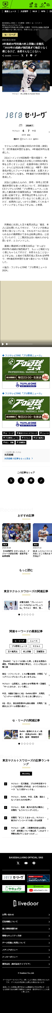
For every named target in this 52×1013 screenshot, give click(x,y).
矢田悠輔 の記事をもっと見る (17, 458)
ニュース (45, 433)
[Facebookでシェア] (27, 55)
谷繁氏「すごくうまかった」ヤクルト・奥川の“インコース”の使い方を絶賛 (28, 818)
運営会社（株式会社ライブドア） (16, 964)
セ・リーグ (9, 433)
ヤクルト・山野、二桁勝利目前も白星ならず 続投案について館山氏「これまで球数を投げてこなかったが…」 (28, 831)
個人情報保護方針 (10, 928)
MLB (35, 11)
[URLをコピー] (36, 55)
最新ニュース (10, 11)
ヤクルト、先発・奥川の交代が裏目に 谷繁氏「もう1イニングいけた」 (28, 808)
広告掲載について (10, 921)
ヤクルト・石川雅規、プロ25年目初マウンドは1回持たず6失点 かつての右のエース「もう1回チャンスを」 (28, 786)
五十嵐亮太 (39, 438)
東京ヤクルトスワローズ (27, 433)
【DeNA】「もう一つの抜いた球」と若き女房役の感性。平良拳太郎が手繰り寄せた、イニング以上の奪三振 (24, 664)
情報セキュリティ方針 (12, 935)
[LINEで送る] (31, 55)
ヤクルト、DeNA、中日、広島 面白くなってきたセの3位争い (28, 798)
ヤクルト (26, 438)
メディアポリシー (10, 950)
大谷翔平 (24, 11)
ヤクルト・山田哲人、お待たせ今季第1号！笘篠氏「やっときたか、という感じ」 (24, 685)
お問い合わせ (8, 914)
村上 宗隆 (9, 442)
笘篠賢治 (21, 442)
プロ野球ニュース (12, 438)
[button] (19, 614)
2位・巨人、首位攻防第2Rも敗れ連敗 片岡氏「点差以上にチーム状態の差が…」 (24, 704)
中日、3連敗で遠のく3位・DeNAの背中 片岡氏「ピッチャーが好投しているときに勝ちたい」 (23, 694)
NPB (43, 11)
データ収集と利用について (14, 943)
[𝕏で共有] (22, 55)
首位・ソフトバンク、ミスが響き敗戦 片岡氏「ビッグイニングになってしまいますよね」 (24, 675)
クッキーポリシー (10, 957)
